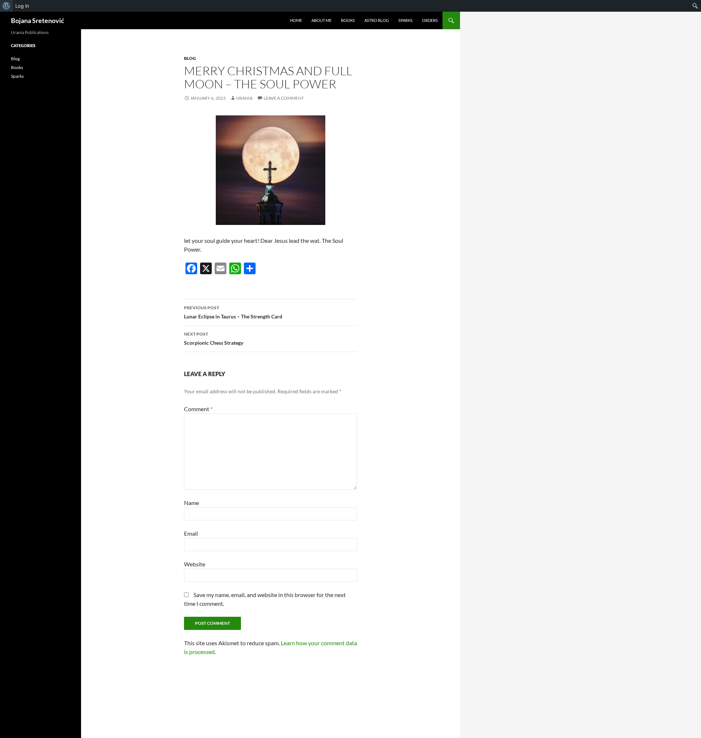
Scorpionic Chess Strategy (213, 338)
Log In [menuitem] (22, 6)
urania (244, 98)
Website (194, 564)
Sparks (405, 20)
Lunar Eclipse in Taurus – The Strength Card (233, 312)
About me (321, 20)
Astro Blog (376, 20)
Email (191, 533)
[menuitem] (6, 6)
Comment (198, 408)
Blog (190, 58)
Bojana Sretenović (37, 20)
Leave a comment (284, 98)
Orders (430, 20)
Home (296, 20)
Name (191, 502)
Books (348, 20)
